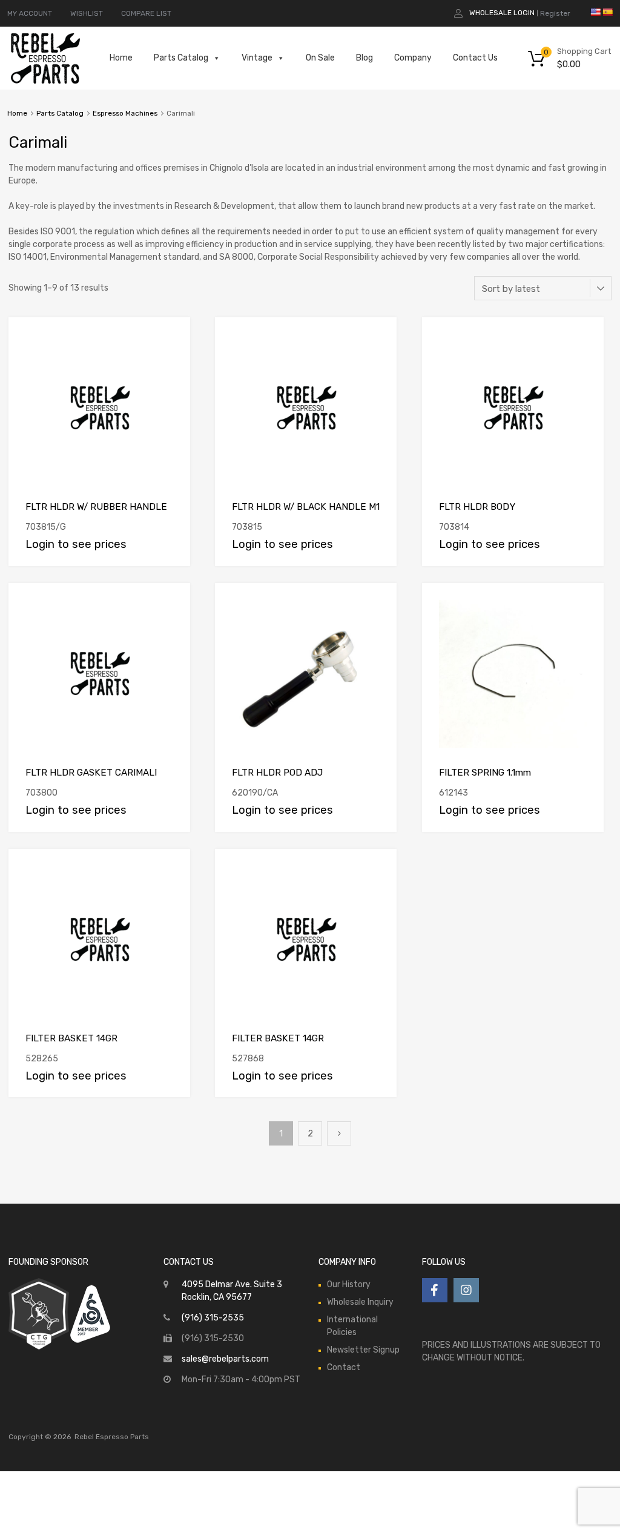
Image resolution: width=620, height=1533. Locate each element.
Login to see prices (76, 544)
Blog (364, 58)
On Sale (320, 58)
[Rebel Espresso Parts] (45, 82)
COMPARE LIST (146, 13)
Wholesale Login (502, 12)
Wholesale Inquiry (360, 1302)
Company (413, 58)
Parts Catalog (181, 58)
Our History (349, 1284)
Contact (343, 1367)
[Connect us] (434, 1290)
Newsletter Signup (363, 1350)
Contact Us (475, 58)
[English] (595, 12)
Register (555, 13)
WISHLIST (86, 13)
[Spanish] (607, 12)
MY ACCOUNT (29, 13)
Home (121, 58)
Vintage (257, 58)
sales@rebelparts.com (225, 1359)
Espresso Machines (125, 113)
